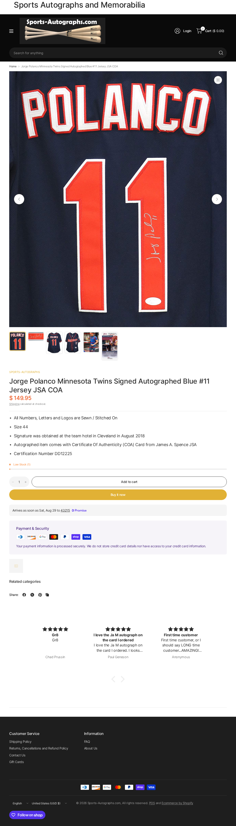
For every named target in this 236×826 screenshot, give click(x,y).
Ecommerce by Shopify (177, 803)
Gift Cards (16, 762)
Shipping (14, 404)
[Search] (221, 52)
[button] (114, 679)
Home (13, 66)
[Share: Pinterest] (40, 595)
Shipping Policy (20, 741)
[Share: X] (32, 595)
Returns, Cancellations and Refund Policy (38, 748)
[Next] (217, 199)
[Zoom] (218, 80)
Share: (13, 594)
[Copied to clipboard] (47, 595)
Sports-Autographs (24, 372)
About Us (90, 748)
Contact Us (17, 755)
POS (152, 803)
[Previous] (19, 199)
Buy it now (118, 495)
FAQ (87, 741)
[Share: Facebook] (24, 595)
